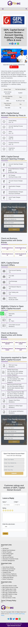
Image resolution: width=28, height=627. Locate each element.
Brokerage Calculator (8, 570)
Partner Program (7, 552)
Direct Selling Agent (8, 553)
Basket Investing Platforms (10, 575)
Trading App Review (8, 577)
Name (5, 502)
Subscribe (15, 67)
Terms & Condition (14, 613)
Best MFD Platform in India (10, 594)
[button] (26, 9)
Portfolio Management (9, 560)
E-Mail (16, 502)
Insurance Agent (7, 555)
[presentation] (1, 56)
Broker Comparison (8, 579)
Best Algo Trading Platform (10, 592)
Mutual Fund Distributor (9, 550)
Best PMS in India (7, 596)
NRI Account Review (8, 557)
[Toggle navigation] (13, 9)
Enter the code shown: (9, 524)
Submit (15, 229)
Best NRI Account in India (9, 591)
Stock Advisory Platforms (9, 574)
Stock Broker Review (8, 567)
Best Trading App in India (9, 589)
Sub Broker (6, 548)
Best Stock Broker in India (10, 585)
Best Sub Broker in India (9, 597)
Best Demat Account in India (10, 587)
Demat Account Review (9, 569)
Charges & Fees (7, 572)
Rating (4, 508)
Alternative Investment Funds (10, 559)
